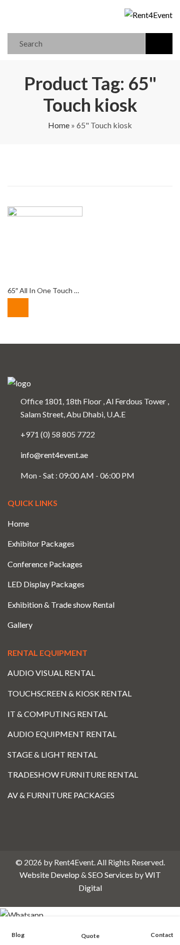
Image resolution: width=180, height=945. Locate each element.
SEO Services (110, 874)
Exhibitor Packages (41, 543)
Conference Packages (45, 564)
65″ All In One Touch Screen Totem (63, 290)
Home (59, 125)
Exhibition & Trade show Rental (61, 604)
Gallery (20, 624)
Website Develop (50, 874)
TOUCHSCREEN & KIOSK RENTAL (70, 693)
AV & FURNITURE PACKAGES (61, 795)
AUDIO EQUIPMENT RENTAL (62, 734)
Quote (18, 307)
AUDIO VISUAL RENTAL (51, 672)
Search (159, 43)
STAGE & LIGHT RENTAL (53, 754)
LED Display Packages (46, 584)
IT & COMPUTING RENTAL (58, 714)
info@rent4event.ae (54, 454)
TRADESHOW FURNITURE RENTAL (73, 774)
